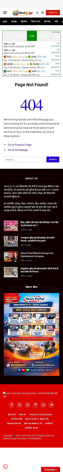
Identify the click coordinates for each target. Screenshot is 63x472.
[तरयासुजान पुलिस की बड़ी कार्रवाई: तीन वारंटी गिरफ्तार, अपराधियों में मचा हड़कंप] (11, 241)
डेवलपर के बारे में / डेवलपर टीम (36, 419)
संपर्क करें (22, 414)
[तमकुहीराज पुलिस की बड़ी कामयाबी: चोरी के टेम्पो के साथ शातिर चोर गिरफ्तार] (11, 272)
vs (31, 45)
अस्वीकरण (49, 423)
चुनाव (5, 21)
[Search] (42, 12)
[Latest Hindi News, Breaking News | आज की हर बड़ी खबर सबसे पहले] (22, 13)
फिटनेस (47, 21)
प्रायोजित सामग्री (31, 428)
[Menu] (5, 12)
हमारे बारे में (12, 414)
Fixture (19, 36)
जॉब (56, 21)
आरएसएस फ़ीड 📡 (14, 423)
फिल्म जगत (35, 21)
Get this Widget (56, 32)
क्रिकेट (24, 21)
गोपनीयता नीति (16, 419)
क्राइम (14, 21)
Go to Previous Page (19, 144)
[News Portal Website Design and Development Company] (11, 256)
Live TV (53, 12)
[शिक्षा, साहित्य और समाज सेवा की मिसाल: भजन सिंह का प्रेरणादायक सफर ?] (11, 226)
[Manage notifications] (5, 466)
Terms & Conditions (40, 414)
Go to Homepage (18, 150)
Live (31, 36)
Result (44, 36)
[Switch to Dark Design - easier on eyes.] (37, 12)
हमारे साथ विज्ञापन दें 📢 (33, 423)
